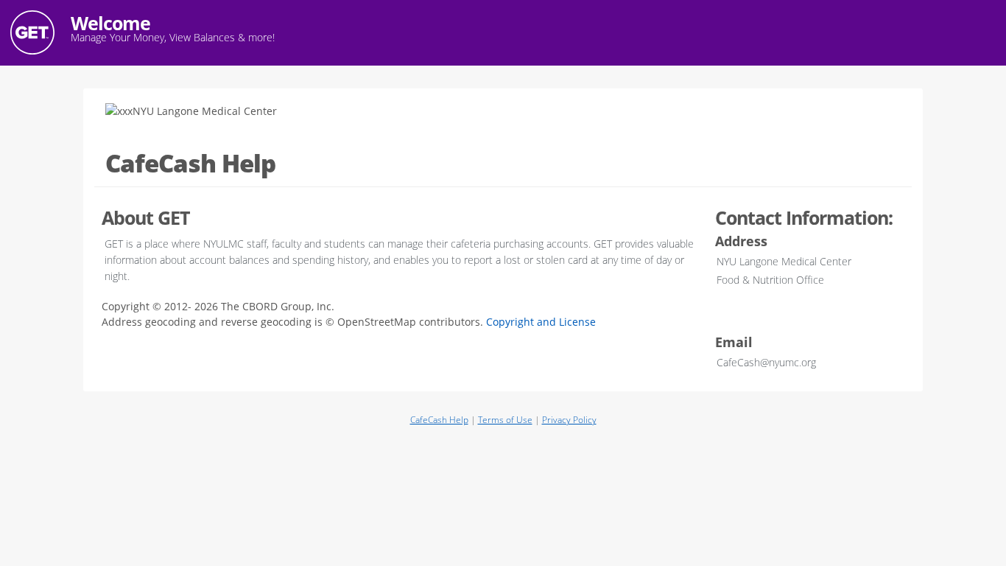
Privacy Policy (569, 419)
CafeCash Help (439, 419)
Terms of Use (505, 419)
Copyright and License (541, 322)
